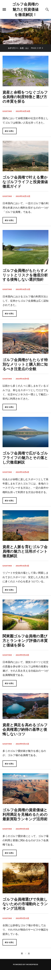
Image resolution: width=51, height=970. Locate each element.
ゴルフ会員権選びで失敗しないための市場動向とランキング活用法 (25, 903)
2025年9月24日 (22, 655)
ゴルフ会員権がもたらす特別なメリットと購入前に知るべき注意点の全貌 (25, 364)
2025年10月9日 (22, 379)
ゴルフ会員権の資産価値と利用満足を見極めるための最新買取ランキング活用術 (25, 814)
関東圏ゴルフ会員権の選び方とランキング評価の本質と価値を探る (25, 640)
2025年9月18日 (22, 829)
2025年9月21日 (22, 744)
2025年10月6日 (22, 472)
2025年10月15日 (23, 196)
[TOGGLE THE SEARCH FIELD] (46, 9)
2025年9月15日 (22, 918)
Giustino (7, 111)
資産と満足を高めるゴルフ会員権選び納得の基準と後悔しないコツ (25, 729)
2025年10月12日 (23, 289)
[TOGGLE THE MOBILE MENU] (4, 9)
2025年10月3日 (22, 566)
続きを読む (9, 131)
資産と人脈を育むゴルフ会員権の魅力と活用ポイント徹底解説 (25, 551)
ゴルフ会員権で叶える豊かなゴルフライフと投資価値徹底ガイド (25, 181)
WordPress (32, 964)
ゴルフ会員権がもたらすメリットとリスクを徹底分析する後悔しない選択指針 (25, 275)
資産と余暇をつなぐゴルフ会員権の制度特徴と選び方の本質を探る (25, 96)
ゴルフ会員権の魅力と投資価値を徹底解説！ (25, 9)
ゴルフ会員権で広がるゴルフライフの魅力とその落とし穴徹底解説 (25, 457)
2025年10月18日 (23, 111)
